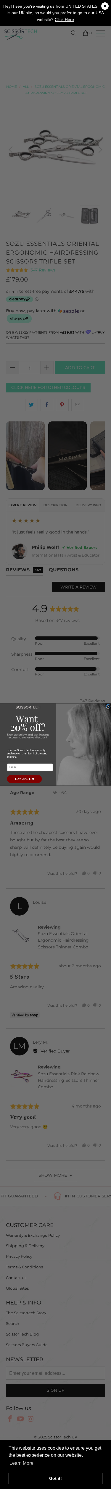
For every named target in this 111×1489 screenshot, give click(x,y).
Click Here (64, 19)
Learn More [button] (21, 1463)
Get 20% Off (24, 779)
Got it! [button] (55, 1478)
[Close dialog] (108, 706)
